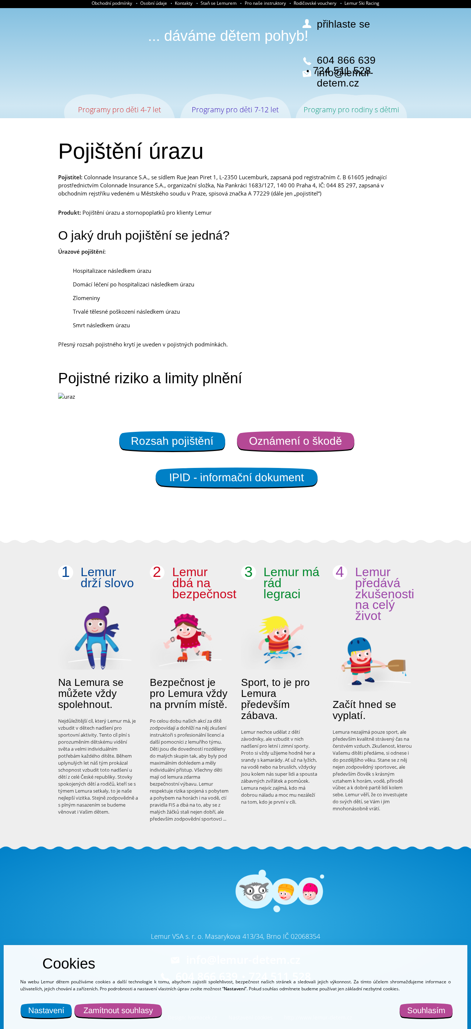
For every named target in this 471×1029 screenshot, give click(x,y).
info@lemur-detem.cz (345, 78)
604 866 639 (346, 60)
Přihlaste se (343, 24)
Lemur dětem (86, 51)
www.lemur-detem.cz (182, 905)
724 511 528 (342, 71)
